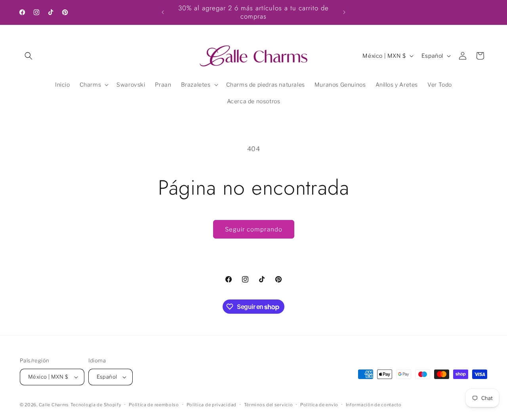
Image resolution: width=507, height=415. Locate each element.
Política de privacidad (211, 404)
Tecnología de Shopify (96, 404)
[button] (28, 55)
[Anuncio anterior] (163, 12)
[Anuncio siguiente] (344, 12)
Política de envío (319, 404)
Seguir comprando (253, 229)
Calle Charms (54, 404)
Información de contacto (374, 404)
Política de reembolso (154, 404)
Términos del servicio (268, 404)
